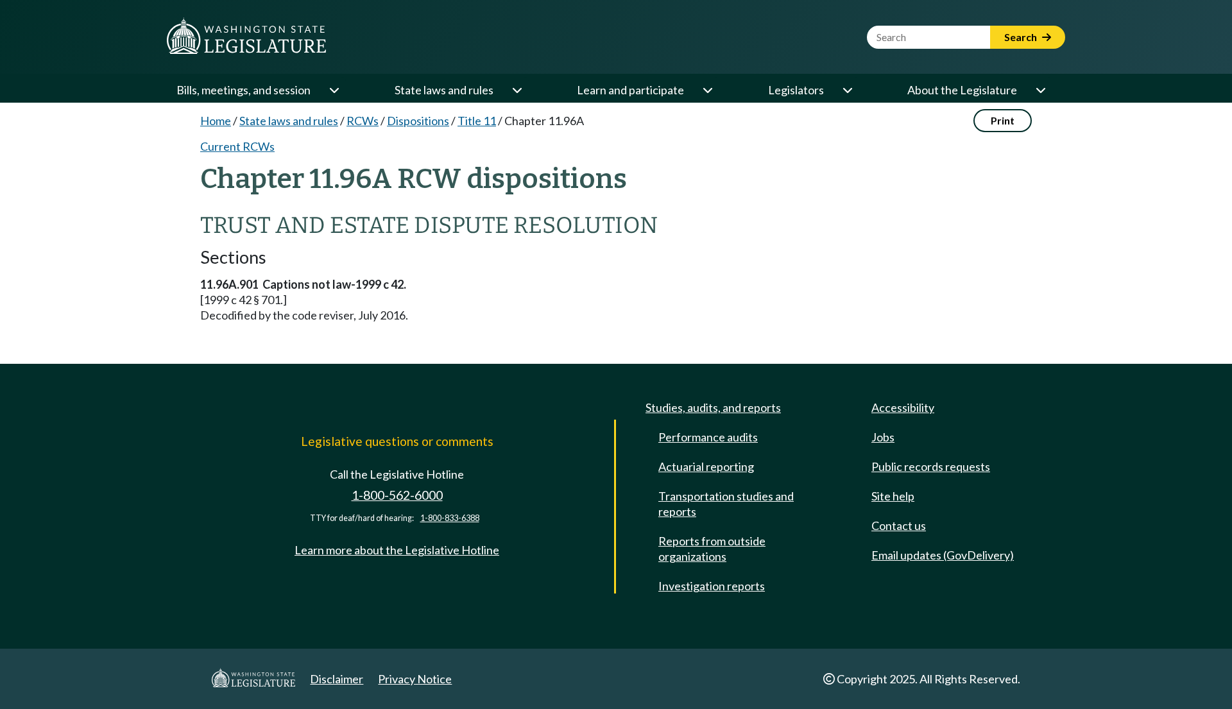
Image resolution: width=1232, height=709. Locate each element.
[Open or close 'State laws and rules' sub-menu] (516, 90)
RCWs (362, 121)
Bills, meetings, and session (243, 90)
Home (215, 121)
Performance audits (708, 437)
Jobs (882, 437)
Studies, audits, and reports (713, 407)
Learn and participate (630, 90)
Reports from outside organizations (712, 548)
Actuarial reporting (706, 466)
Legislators (796, 90)
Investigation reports (711, 586)
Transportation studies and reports (726, 503)
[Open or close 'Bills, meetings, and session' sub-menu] (333, 90)
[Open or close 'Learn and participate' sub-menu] (707, 90)
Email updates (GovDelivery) (942, 555)
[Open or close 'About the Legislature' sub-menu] (1040, 90)
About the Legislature (962, 90)
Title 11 (477, 121)
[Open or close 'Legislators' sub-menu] (847, 90)
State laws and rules (444, 90)
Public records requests (930, 466)
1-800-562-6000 (397, 495)
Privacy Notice (415, 679)
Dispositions (418, 121)
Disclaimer (336, 679)
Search (1021, 37)
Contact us (898, 525)
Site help (892, 496)
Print (1002, 120)
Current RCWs (237, 146)
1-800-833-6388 (449, 518)
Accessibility (902, 407)
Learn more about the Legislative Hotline (397, 550)
